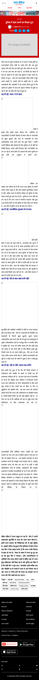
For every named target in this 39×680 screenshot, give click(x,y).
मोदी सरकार (5, 585)
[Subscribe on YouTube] (37, 665)
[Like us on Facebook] (2, 665)
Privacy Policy (6, 635)
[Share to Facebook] (15, 30)
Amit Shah (13, 582)
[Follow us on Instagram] (19, 665)
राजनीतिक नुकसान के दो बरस (20, 209)
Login (36, 3)
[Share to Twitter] (19, 30)
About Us (4, 631)
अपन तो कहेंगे (4, 623)
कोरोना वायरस (24, 589)
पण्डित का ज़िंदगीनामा (6, 611)
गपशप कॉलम (5, 589)
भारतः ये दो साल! (16, 94)
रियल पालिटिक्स (30, 619)
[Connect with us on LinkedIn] (19, 669)
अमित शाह (5, 582)
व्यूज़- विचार (29, 8)
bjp (28, 579)
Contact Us (12, 631)
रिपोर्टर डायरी (29, 615)
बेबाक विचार (19, 19)
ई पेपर (19, 8)
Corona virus (15, 589)
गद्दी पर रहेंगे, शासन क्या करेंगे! (20, 365)
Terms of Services (22, 631)
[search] (5, 3)
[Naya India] (19, 4)
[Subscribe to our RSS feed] (37, 669)
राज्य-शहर (10, 8)
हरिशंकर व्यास (16, 27)
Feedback (15, 635)
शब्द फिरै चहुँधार (30, 623)
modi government (24, 582)
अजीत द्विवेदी (4, 615)
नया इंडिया (33, 585)
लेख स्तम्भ (4, 606)
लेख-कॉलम (29, 606)
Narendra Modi (19, 579)
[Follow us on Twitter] (2, 669)
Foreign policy (23, 585)
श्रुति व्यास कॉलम (30, 602)
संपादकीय (28, 611)
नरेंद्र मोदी (10, 579)
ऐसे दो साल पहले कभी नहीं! (19, 278)
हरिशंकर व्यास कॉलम (6, 602)
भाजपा (32, 579)
